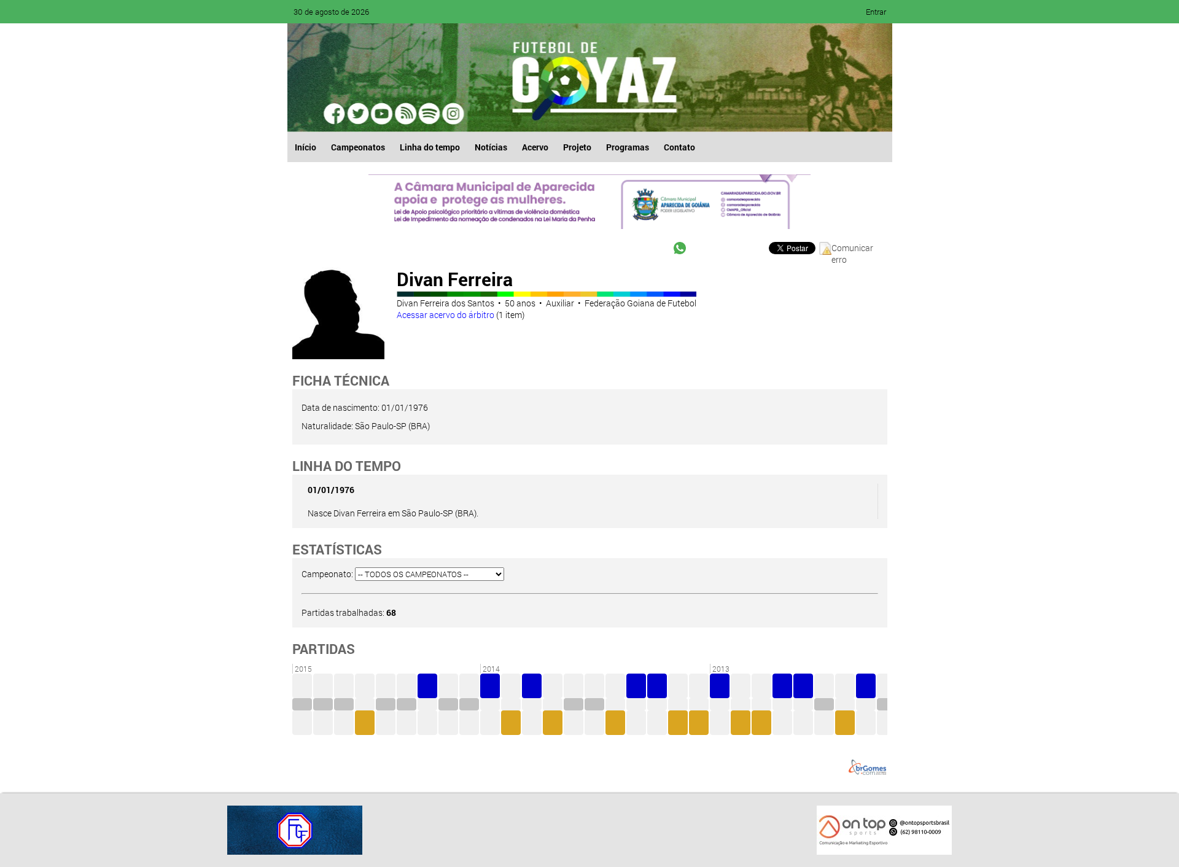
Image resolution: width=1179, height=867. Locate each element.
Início (305, 147)
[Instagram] (452, 113)
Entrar (876, 11)
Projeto (577, 147)
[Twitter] (358, 113)
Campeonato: (327, 574)
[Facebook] (335, 113)
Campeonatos (358, 147)
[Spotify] (405, 113)
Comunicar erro (852, 248)
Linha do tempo (430, 147)
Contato (679, 147)
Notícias (491, 147)
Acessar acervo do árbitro (445, 315)
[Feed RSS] (428, 113)
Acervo (535, 147)
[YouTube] (382, 113)
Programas (627, 147)
